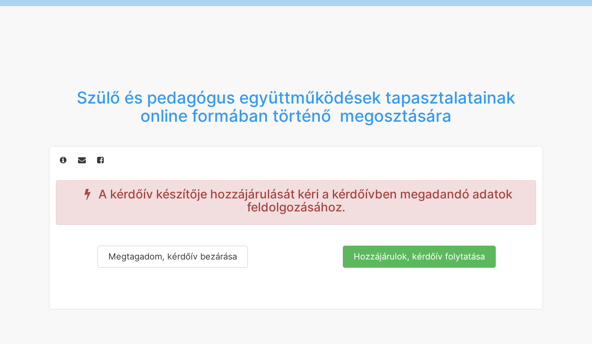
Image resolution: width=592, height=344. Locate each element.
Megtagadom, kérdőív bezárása (172, 256)
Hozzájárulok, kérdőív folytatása (419, 256)
